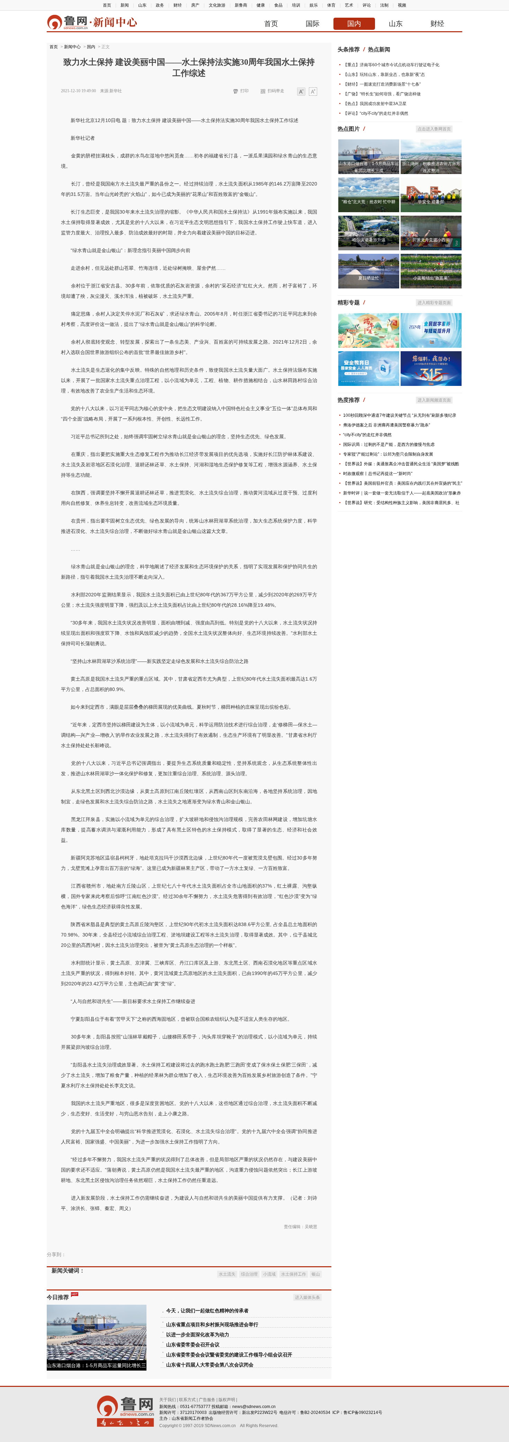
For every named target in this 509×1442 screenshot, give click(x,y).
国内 (354, 23)
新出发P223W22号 (259, 1412)
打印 (244, 90)
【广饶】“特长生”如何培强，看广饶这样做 (382, 94)
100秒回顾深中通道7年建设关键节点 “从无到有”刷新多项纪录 (399, 415)
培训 (296, 5)
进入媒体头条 (307, 1297)
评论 (367, 5)
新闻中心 (72, 46)
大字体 (313, 92)
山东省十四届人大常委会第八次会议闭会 (209, 1364)
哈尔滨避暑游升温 (368, 240)
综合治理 (249, 1274)
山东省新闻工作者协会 (192, 1418)
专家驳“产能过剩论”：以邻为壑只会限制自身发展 (388, 454)
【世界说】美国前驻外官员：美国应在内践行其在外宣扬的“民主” (402, 483)
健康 (261, 5)
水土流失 (227, 1274)
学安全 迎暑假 (431, 201)
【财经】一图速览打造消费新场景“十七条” (382, 84)
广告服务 (207, 1399)
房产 (195, 5)
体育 (331, 5)
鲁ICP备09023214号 (362, 1412)
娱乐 (314, 5)
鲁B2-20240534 (315, 1412)
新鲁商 (241, 5)
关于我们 (167, 1399)
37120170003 (193, 1412)
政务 (160, 5)
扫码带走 (276, 90)
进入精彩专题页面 (434, 302)
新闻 (124, 5)
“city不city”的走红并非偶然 (367, 434)
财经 (177, 5)
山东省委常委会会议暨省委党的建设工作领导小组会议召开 (229, 1354)
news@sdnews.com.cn (254, 1406)
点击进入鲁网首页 (434, 129)
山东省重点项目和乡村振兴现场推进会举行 (212, 1324)
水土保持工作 (293, 1274)
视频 (402, 5)
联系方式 (187, 1399)
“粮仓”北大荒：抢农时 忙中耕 (368, 201)
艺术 (349, 5)
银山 (316, 1274)
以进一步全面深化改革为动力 (197, 1334)
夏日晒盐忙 (368, 278)
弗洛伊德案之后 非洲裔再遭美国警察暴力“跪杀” (386, 425)
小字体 (301, 92)
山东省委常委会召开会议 (193, 1344)
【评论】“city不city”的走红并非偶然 (375, 113)
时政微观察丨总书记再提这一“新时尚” (377, 473)
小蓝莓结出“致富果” (431, 278)
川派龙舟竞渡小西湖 (431, 240)
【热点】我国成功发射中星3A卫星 (375, 103)
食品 (278, 5)
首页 (107, 5)
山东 (142, 5)
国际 (313, 23)
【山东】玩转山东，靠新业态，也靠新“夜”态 (384, 74)
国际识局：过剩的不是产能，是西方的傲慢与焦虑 (389, 444)
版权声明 (226, 1399)
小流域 (269, 1274)
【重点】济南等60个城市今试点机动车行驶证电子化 (391, 64)
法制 (384, 5)
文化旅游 (217, 5)
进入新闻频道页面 (434, 400)
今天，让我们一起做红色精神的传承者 (207, 1310)
